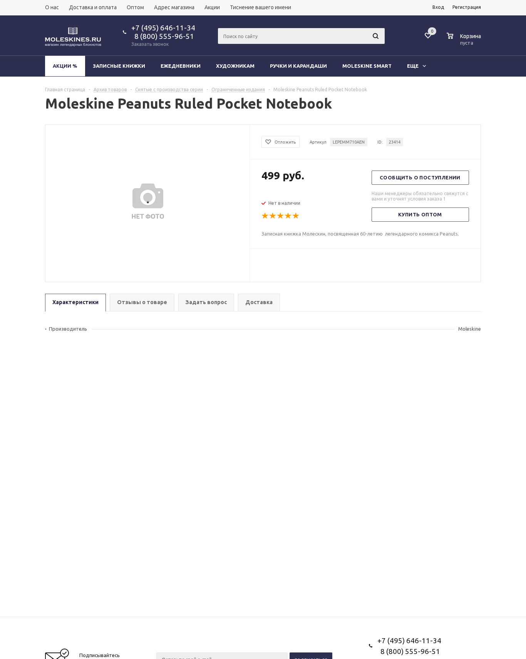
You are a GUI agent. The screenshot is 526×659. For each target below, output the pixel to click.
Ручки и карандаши (298, 66)
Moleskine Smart (367, 66)
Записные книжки (119, 66)
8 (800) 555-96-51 (162, 36)
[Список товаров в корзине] (465, 41)
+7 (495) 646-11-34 (163, 27)
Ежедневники (181, 66)
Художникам (235, 66)
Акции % (65, 66)
